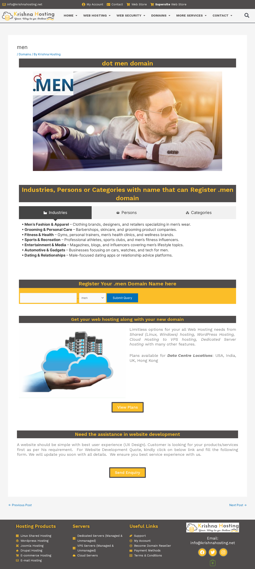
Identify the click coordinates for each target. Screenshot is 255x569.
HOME (69, 15)
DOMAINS (159, 15)
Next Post (238, 505)
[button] (70, 15)
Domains (25, 54)
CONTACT (221, 15)
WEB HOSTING (95, 15)
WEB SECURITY (129, 15)
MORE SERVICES (189, 15)
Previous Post (20, 505)
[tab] (55, 212)
